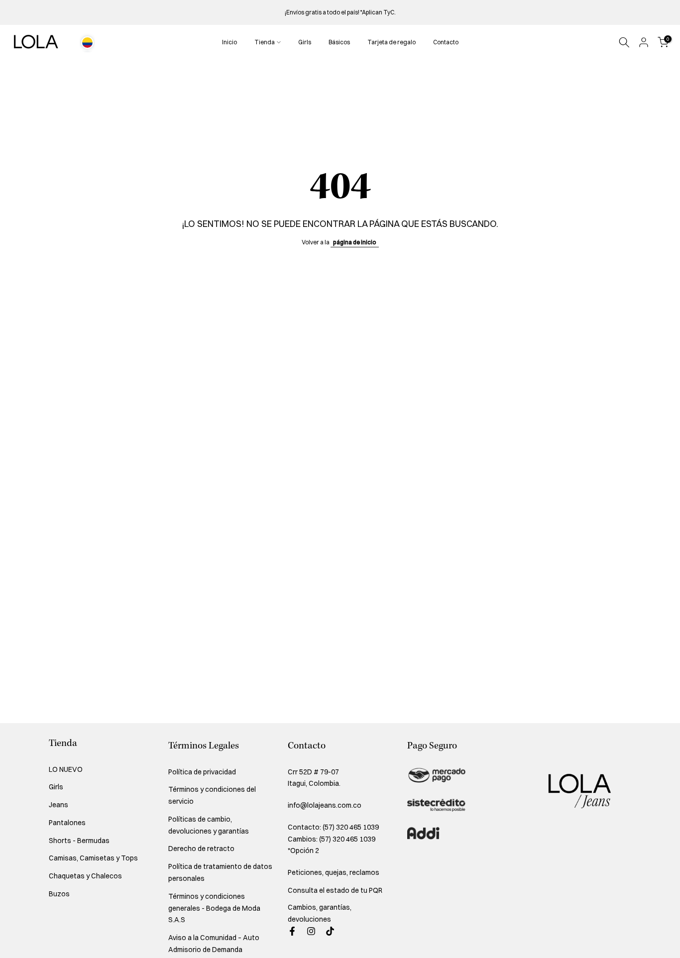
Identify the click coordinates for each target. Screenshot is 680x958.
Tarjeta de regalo (391, 42)
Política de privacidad (202, 771)
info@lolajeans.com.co (324, 805)
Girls (304, 42)
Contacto (445, 42)
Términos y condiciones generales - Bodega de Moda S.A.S (214, 908)
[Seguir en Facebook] (292, 931)
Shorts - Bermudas (79, 840)
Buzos (59, 893)
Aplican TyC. (379, 12)
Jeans (58, 804)
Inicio (229, 42)
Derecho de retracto (201, 848)
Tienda (264, 42)
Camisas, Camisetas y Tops (93, 857)
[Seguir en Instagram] (311, 931)
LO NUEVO (66, 769)
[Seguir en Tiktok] (330, 931)
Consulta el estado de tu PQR (335, 890)
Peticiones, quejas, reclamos (333, 872)
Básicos (339, 42)
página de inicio (354, 242)
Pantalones (67, 822)
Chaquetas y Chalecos (85, 875)
